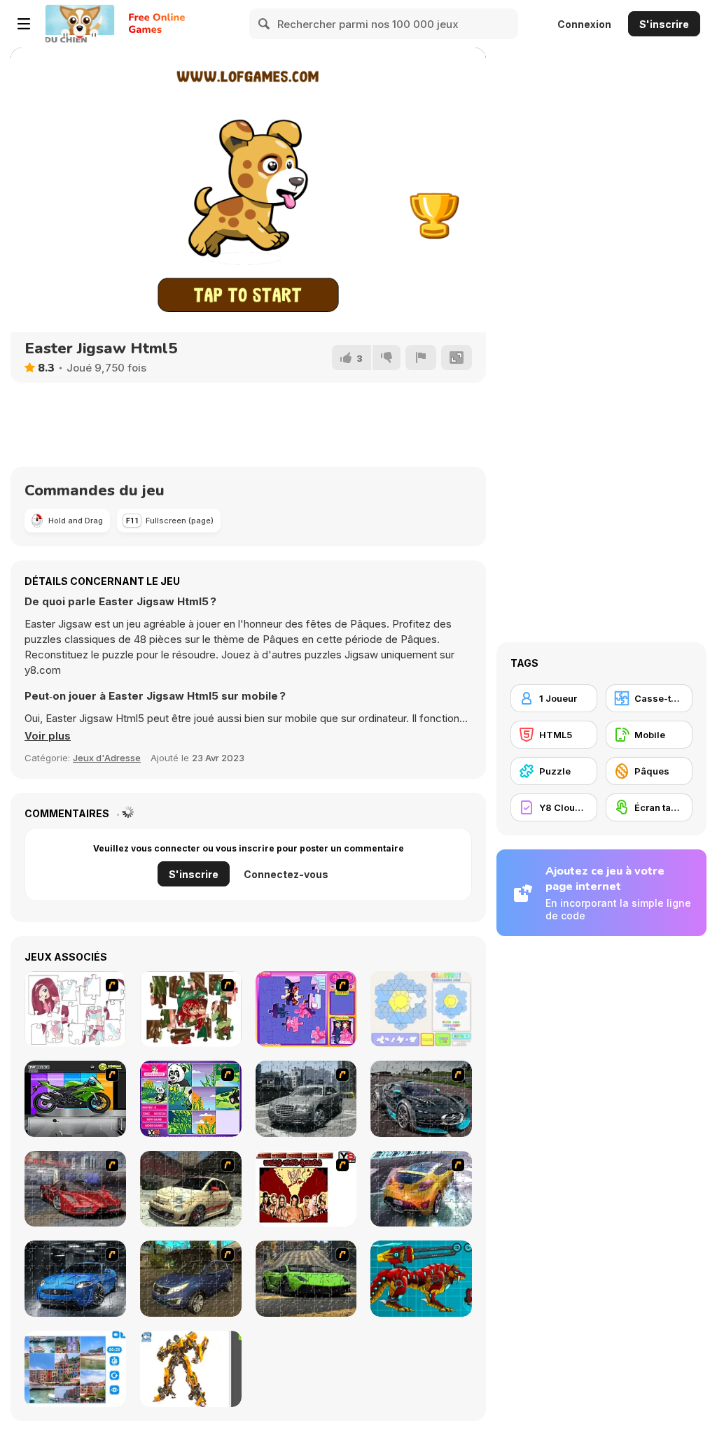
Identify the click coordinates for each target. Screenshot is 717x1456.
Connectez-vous (286, 874)
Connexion (584, 24)
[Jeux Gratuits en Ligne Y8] (80, 24)
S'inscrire (664, 24)
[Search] (264, 23)
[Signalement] (420, 357)
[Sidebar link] (24, 24)
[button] (48, 736)
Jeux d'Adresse (107, 757)
